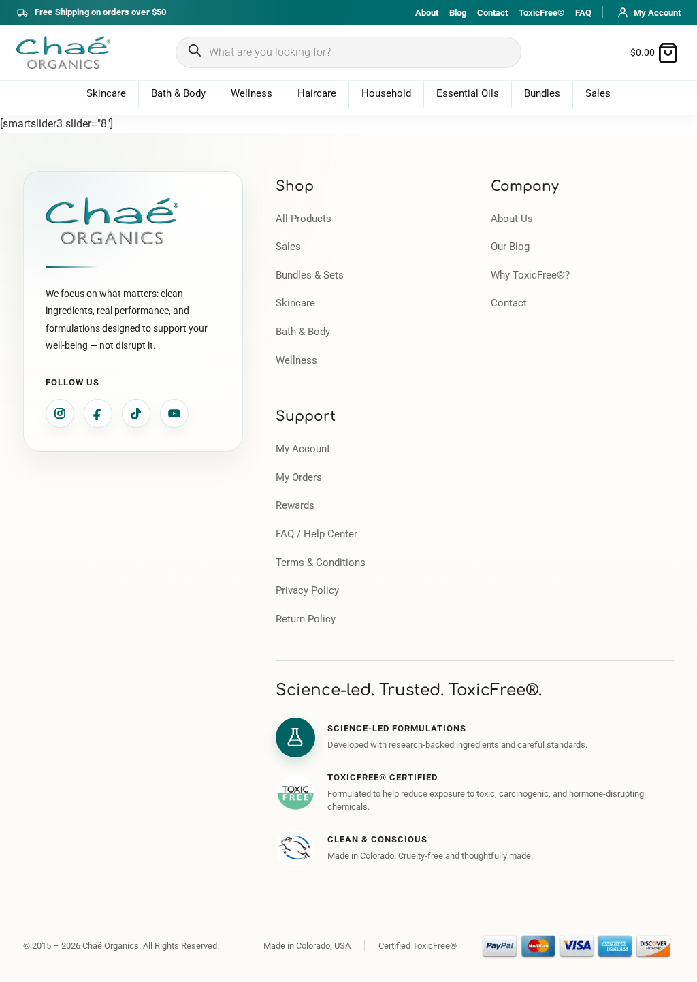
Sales (598, 93)
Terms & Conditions (321, 563)
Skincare (106, 93)
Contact (492, 12)
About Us (512, 219)
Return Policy (306, 619)
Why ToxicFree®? (530, 275)
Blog (457, 12)
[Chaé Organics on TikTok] (136, 413)
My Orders (299, 478)
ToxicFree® (541, 12)
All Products (303, 219)
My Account (303, 449)
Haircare (316, 93)
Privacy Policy (307, 591)
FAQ (583, 12)
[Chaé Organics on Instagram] (60, 413)
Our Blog (510, 247)
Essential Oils (467, 93)
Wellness (251, 93)
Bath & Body (178, 93)
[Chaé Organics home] (63, 52)
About (426, 12)
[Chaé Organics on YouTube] (174, 413)
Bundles (542, 93)
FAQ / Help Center (316, 534)
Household (386, 93)
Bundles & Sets (310, 275)
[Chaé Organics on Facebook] (98, 413)
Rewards (295, 505)
